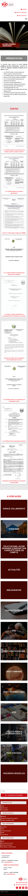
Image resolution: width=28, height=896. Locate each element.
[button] (26, 19)
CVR (14, 631)
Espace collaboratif (14, 509)
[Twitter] (23, 888)
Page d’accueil (14, 753)
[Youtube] (26, 888)
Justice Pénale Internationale (14, 732)
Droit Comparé (14, 671)
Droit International (14, 692)
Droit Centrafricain (14, 651)
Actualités (14, 570)
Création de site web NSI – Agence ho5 (9, 894)
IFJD (14, 712)
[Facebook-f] (17, 888)
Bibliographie (14, 590)
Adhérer (25, 9)
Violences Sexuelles (14, 773)
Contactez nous (14, 610)
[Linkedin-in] (20, 888)
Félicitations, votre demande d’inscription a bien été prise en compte (14, 549)
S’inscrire (14, 529)
